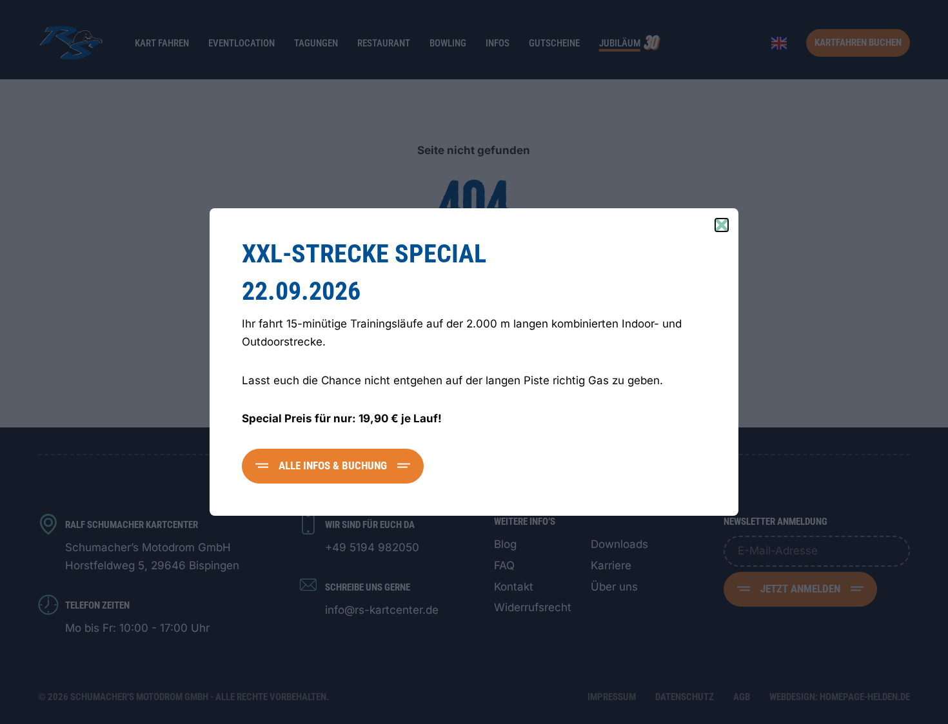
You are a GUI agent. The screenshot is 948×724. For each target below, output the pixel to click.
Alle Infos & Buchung (333, 465)
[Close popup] (721, 225)
